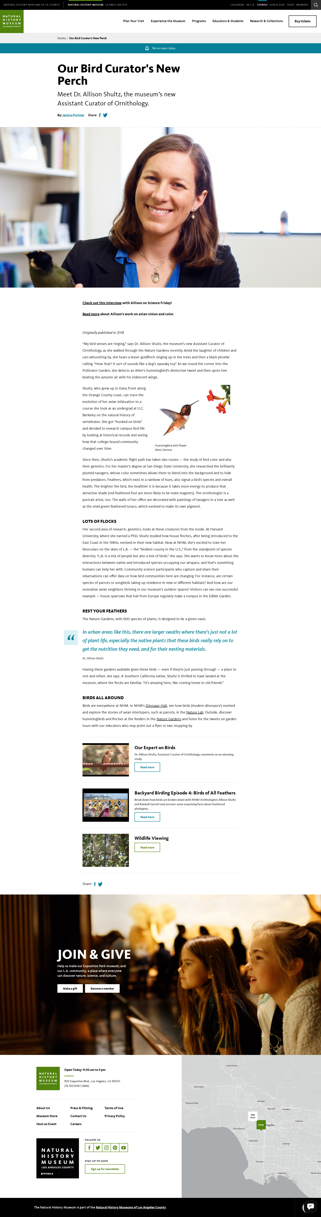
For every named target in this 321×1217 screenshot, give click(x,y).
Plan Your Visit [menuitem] (133, 21)
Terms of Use (114, 1108)
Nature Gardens (169, 719)
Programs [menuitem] (199, 21)
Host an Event (46, 1124)
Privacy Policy (115, 1116)
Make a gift (70, 988)
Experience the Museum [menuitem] (168, 21)
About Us (43, 1108)
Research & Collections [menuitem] (266, 21)
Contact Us (78, 1116)
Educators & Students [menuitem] (228, 21)
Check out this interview (102, 303)
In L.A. (250, 4)
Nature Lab (194, 712)
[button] (310, 1206)
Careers (76, 1124)
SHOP (290, 4)
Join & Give (277, 4)
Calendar (237, 4)
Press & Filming (81, 1108)
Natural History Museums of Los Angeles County (131, 1207)
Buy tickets (303, 21)
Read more (90, 314)
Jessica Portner (73, 115)
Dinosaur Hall (156, 705)
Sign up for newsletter (105, 1169)
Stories (262, 4)
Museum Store (46, 1116)
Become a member (102, 988)
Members (302, 4)
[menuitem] (32, 5)
